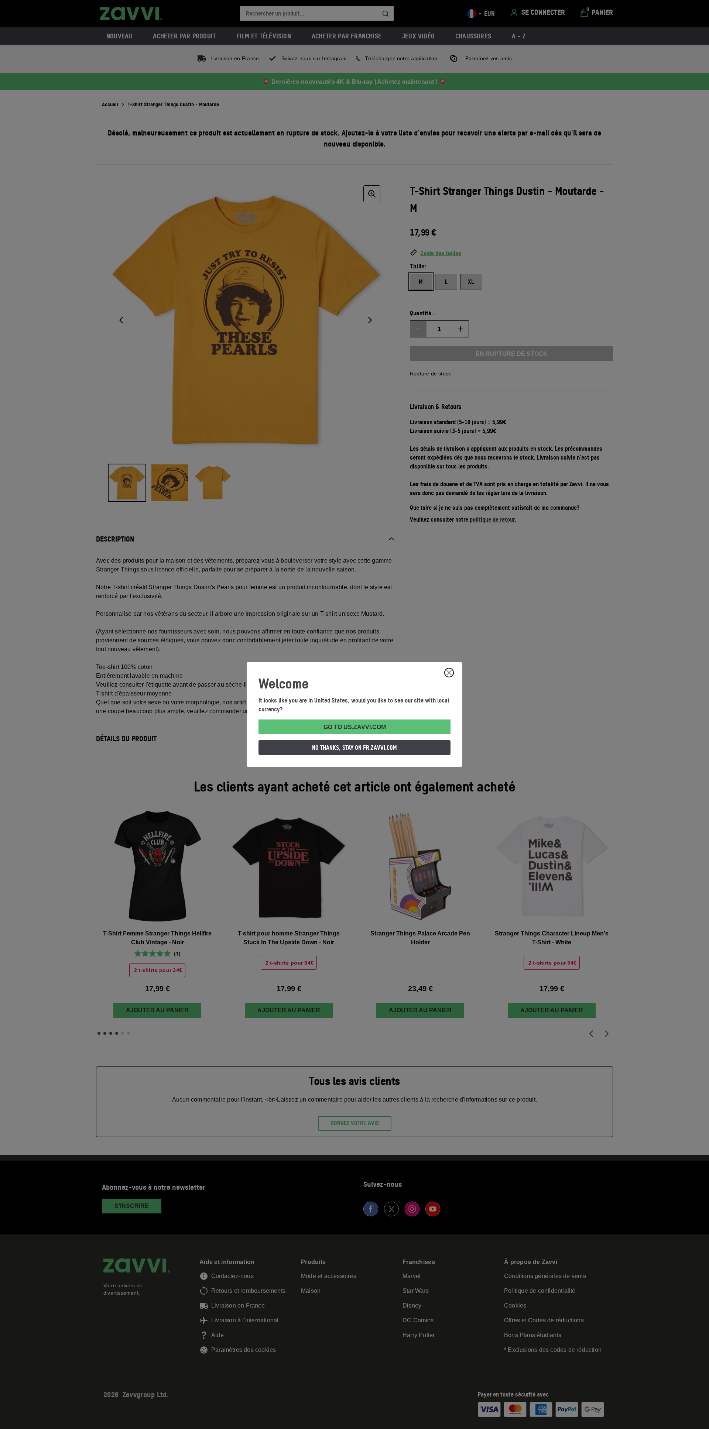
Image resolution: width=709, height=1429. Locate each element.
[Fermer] (449, 672)
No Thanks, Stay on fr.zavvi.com (354, 747)
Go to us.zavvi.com (354, 727)
